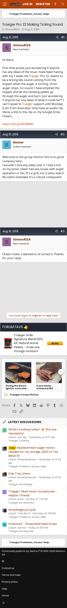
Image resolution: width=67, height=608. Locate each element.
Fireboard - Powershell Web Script (32, 524)
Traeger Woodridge (20, 484)
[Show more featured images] (61, 372)
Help (4, 588)
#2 (62, 134)
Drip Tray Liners (19, 473)
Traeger (34, 76)
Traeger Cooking (18, 440)
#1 (62, 37)
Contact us (8, 568)
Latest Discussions (24, 422)
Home (5, 595)
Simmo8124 (12, 29)
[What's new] (55, 4)
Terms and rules (11, 575)
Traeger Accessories (21, 502)
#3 (62, 231)
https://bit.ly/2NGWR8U (18, 124)
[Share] (57, 37)
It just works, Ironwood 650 (44, 387)
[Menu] (5, 4)
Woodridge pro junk (22, 510)
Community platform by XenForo (33, 552)
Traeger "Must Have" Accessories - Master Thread (32, 493)
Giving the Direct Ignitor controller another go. (16, 387)
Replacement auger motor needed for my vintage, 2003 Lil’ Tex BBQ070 (33, 452)
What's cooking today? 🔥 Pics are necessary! (32, 431)
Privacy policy (10, 581)
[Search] (62, 4)
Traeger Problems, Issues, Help (27, 466)
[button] (33, 561)
